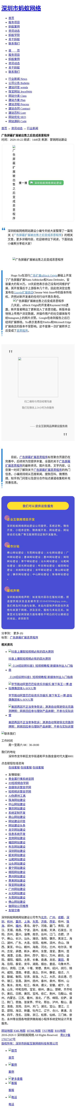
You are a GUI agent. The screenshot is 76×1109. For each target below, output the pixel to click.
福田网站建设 (16, 842)
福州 (18, 925)
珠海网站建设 (16, 800)
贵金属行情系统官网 (21, 778)
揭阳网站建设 (16, 872)
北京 (44, 917)
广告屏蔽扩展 (27, 457)
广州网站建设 (16, 889)
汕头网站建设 (16, 863)
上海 (27, 921)
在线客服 (14, 767)
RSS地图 (60, 1030)
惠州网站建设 (16, 876)
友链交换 (14, 910)
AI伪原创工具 (17, 795)
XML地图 (19, 1030)
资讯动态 (14, 30)
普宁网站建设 (16, 867)
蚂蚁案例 (14, 26)
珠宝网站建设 (16, 884)
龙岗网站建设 (16, 838)
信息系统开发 (16, 834)
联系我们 (14, 43)
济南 (44, 921)
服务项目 (14, 22)
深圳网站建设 (16, 850)
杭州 (10, 921)
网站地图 (7, 1030)
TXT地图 (47, 1030)
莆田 (61, 959)
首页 (11, 18)
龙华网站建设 (16, 829)
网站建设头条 (16, 825)
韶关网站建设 (16, 855)
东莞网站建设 (16, 897)
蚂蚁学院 (14, 35)
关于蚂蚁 (14, 39)
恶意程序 (42, 457)
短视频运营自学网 (19, 791)
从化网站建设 (16, 893)
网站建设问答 (16, 821)
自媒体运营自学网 (19, 787)
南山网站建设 (16, 817)
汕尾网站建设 (16, 859)
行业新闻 (32, 128)
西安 (52, 921)
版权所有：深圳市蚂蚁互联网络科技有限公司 (29, 1043)
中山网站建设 (16, 804)
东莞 (35, 921)
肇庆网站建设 (16, 808)
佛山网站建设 (16, 901)
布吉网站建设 (16, 846)
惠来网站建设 (16, 880)
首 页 (14, 50)
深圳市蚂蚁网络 (21, 8)
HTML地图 (34, 1030)
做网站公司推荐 (18, 906)
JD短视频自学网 (18, 783)
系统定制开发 (16, 812)
